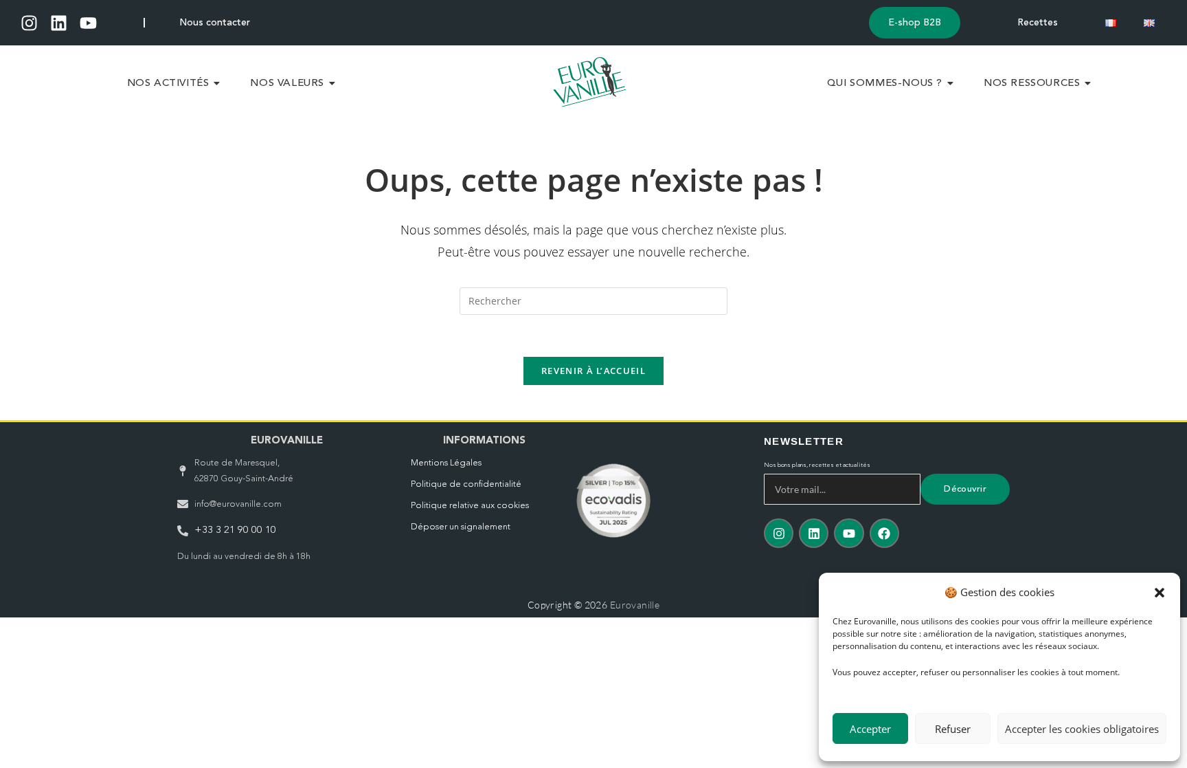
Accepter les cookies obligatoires (1082, 729)
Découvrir (965, 489)
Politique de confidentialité (466, 484)
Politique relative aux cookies (470, 505)
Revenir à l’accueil (593, 370)
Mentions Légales (446, 463)
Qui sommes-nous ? (884, 83)
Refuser (953, 729)
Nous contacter (214, 23)
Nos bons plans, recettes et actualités (817, 465)
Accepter (870, 729)
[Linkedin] (58, 23)
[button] (1159, 593)
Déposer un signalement (460, 527)
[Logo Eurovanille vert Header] (590, 81)
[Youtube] (88, 23)
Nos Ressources (1032, 83)
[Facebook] (884, 533)
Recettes (1037, 23)
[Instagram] (29, 23)
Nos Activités (168, 83)
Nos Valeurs (287, 83)
